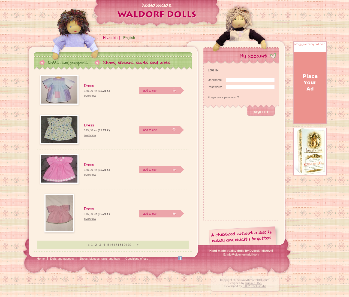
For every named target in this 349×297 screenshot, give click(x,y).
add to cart (150, 90)
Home (41, 258)
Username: (215, 79)
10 (129, 244)
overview (90, 95)
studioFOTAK (253, 282)
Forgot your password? (223, 97)
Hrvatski (109, 38)
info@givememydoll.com (243, 254)
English (129, 38)
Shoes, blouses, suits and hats (99, 258)
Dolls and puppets (62, 258)
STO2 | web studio (254, 285)
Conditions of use (136, 258)
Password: (215, 87)
